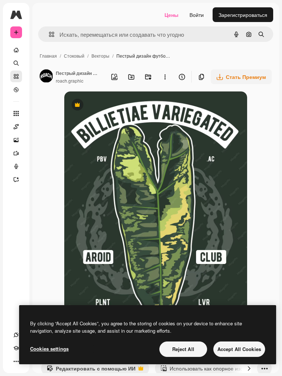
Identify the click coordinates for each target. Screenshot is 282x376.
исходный (113, 105)
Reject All (183, 349)
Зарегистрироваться (242, 14)
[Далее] (249, 368)
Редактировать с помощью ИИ (91, 370)
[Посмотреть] (16, 89)
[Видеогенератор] (16, 153)
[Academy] (16, 348)
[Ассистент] (16, 179)
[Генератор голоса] (16, 166)
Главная (48, 56)
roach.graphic (69, 80)
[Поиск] (16, 63)
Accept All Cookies (239, 349)
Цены (171, 14)
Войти (196, 14)
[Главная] (16, 50)
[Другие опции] (165, 76)
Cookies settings (49, 348)
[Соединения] (16, 335)
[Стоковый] (16, 76)
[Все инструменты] (16, 113)
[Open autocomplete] (49, 34)
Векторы (100, 56)
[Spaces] (16, 127)
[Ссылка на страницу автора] (46, 76)
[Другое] (16, 361)
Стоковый (74, 56)
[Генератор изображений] (16, 140)
